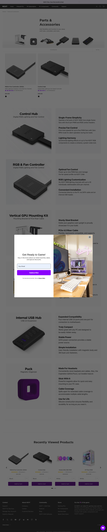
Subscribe (34, 273)
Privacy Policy (42, 278)
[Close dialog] (90, 237)
